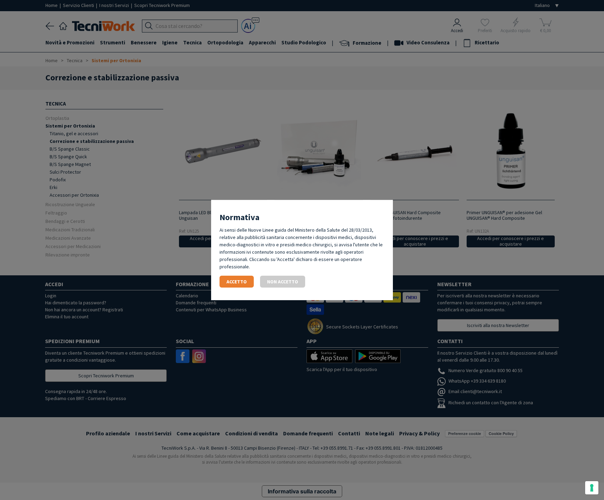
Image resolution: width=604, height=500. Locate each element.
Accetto (236, 281)
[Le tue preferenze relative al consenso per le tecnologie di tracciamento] (591, 487)
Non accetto (282, 281)
